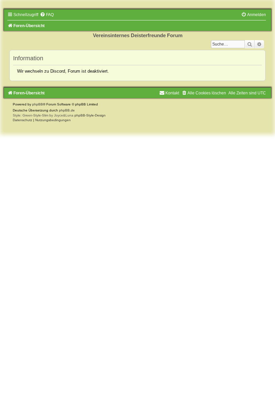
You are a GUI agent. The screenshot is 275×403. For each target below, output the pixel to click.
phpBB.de (67, 110)
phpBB (37, 104)
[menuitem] (47, 14)
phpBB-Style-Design (90, 115)
